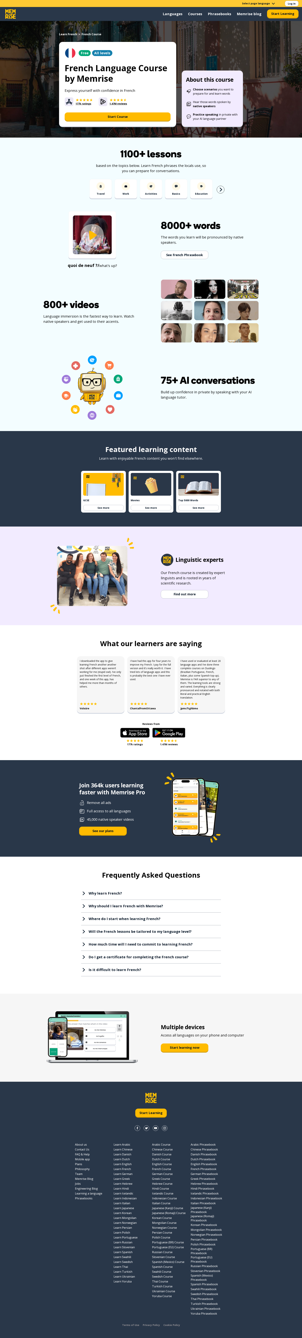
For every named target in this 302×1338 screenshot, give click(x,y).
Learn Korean (123, 1213)
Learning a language (88, 1193)
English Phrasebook (204, 1164)
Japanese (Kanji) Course (167, 1208)
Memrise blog (249, 14)
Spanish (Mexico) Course (168, 1262)
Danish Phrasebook (204, 1154)
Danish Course (161, 1154)
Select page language (256, 3)
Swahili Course (161, 1272)
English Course (162, 1164)
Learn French (68, 34)
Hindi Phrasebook (202, 1188)
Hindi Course (160, 1188)
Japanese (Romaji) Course (169, 1213)
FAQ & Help (82, 1154)
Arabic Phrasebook (203, 1144)
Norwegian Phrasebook (206, 1235)
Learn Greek (122, 1179)
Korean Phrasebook (204, 1225)
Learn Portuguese (126, 1237)
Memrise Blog (84, 1179)
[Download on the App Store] (135, 733)
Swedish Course (162, 1276)
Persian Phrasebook (204, 1239)
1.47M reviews (169, 744)
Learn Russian (123, 1242)
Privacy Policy (151, 1325)
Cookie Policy (171, 1325)
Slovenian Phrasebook (205, 1271)
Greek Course (161, 1179)
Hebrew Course (162, 1184)
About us (81, 1144)
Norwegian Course (164, 1228)
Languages (172, 14)
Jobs (78, 1184)
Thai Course (160, 1281)
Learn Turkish (123, 1272)
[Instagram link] (164, 1128)
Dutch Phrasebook (203, 1159)
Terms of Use (130, 1325)
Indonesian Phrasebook (206, 1198)
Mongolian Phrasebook (206, 1230)
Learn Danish (122, 1154)
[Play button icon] (92, 235)
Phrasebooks (219, 14)
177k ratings (135, 744)
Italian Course (161, 1203)
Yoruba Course (162, 1296)
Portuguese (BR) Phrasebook (201, 1251)
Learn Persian (123, 1228)
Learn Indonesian (125, 1198)
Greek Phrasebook (203, 1179)
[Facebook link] (137, 1128)
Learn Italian (122, 1203)
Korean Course (162, 1218)
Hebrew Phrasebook (204, 1184)
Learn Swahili (122, 1257)
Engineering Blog (86, 1188)
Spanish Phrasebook (204, 1284)
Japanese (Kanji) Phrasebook (201, 1210)
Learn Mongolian (125, 1218)
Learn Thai (121, 1267)
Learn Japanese (124, 1208)
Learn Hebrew (123, 1184)
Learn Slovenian (124, 1247)
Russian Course (162, 1252)
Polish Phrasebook (203, 1244)
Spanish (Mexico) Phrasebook (202, 1278)
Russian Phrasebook (204, 1266)
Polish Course (161, 1237)
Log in (292, 3)
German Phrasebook (204, 1174)
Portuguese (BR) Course (168, 1242)
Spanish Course (162, 1267)
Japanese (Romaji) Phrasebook (202, 1218)
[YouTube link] (155, 1128)
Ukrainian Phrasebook (205, 1309)
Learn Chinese (123, 1149)
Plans (78, 1164)
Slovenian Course (163, 1257)
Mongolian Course (164, 1223)
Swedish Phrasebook (204, 1294)
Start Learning (282, 14)
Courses (195, 14)
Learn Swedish (123, 1262)
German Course (162, 1174)
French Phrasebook (203, 1169)
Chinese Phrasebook (204, 1149)
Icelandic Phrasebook (205, 1193)
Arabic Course (161, 1144)
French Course (161, 1169)
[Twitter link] (146, 1128)
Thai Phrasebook (202, 1299)
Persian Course (162, 1232)
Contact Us (82, 1149)
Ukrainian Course (163, 1291)
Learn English (123, 1164)
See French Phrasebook (184, 255)
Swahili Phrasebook (204, 1289)
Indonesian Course (164, 1198)
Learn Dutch (122, 1159)
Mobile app (82, 1159)
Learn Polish (122, 1232)
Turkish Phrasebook (204, 1304)
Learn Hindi (121, 1188)
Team (78, 1174)
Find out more (185, 594)
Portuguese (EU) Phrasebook (201, 1259)
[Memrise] (10, 14)
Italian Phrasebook (203, 1203)
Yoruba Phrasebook (204, 1313)
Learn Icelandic (123, 1193)
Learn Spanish (123, 1252)
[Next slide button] (220, 189)
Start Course (118, 117)
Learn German (123, 1174)
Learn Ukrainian (124, 1276)
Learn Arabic (122, 1144)
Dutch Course (161, 1159)
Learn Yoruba (123, 1281)
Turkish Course (162, 1286)
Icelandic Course (162, 1193)
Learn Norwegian (125, 1223)
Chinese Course (162, 1149)
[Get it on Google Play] (168, 733)
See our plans (102, 831)
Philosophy (82, 1169)
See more (103, 507)
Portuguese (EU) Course (168, 1247)
